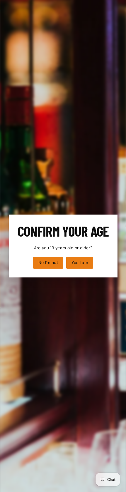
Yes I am (79, 262)
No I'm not (48, 262)
